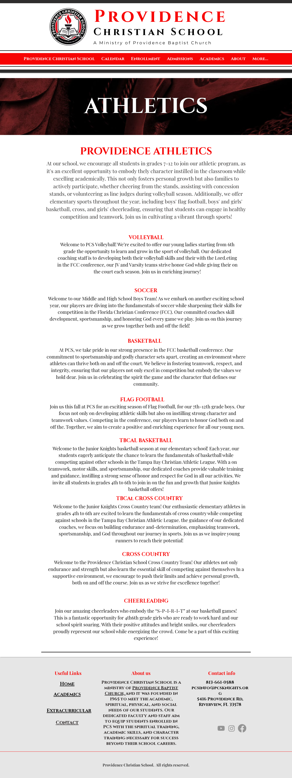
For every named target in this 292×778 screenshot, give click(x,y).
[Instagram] (231, 728)
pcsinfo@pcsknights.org (220, 690)
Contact (67, 723)
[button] (180, 59)
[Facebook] (242, 728)
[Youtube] (221, 728)
